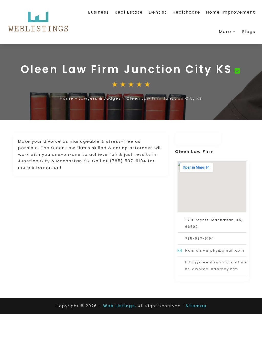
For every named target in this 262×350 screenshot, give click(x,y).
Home (66, 98)
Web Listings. (120, 305)
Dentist (158, 12)
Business (98, 12)
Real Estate (129, 12)
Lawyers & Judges (100, 98)
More (225, 32)
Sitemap (196, 305)
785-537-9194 (199, 238)
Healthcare (186, 12)
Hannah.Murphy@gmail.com (214, 250)
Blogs (248, 32)
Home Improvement (230, 12)
